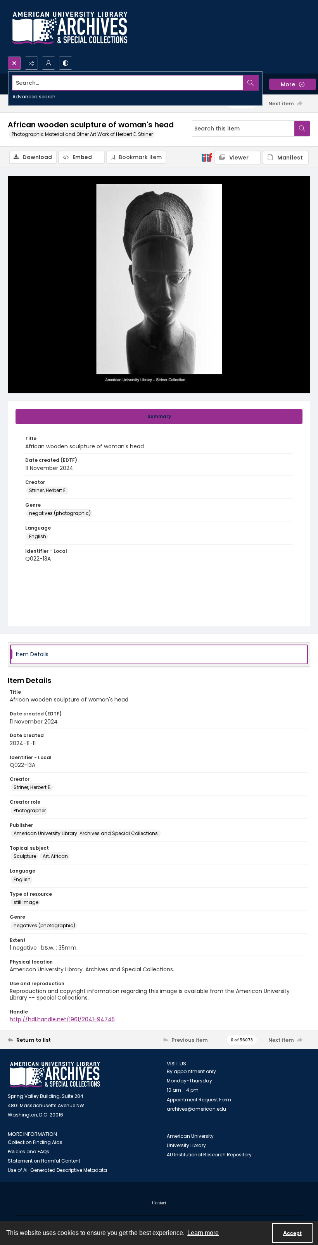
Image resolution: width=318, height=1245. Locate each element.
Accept (292, 1233)
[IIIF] (206, 157)
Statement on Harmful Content (44, 1161)
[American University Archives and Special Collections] (55, 1075)
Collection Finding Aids (35, 1142)
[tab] (159, 416)
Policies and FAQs (28, 1151)
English (37, 536)
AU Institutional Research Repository (209, 1154)
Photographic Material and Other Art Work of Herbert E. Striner (82, 134)
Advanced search (33, 96)
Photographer (30, 810)
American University (190, 1136)
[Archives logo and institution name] (70, 28)
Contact (159, 1203)
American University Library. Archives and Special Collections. (86, 833)
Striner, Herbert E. (48, 490)
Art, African (55, 856)
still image (26, 902)
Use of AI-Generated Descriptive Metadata (57, 1170)
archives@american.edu (196, 1109)
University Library (186, 1145)
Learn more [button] (203, 1233)
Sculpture (25, 856)
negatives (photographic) (60, 513)
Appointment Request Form (199, 1099)
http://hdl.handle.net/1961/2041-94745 (62, 1019)
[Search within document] (302, 128)
